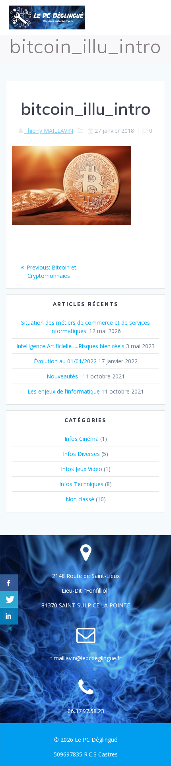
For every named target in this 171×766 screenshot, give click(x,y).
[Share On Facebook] (9, 582)
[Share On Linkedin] (9, 616)
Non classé (80, 499)
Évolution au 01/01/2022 (65, 361)
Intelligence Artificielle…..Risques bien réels (70, 346)
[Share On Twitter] (9, 599)
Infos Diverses (81, 454)
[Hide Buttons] (10, 630)
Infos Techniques (81, 484)
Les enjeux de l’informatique (63, 391)
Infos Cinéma (81, 438)
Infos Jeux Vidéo (81, 469)
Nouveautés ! (64, 376)
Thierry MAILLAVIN (48, 130)
